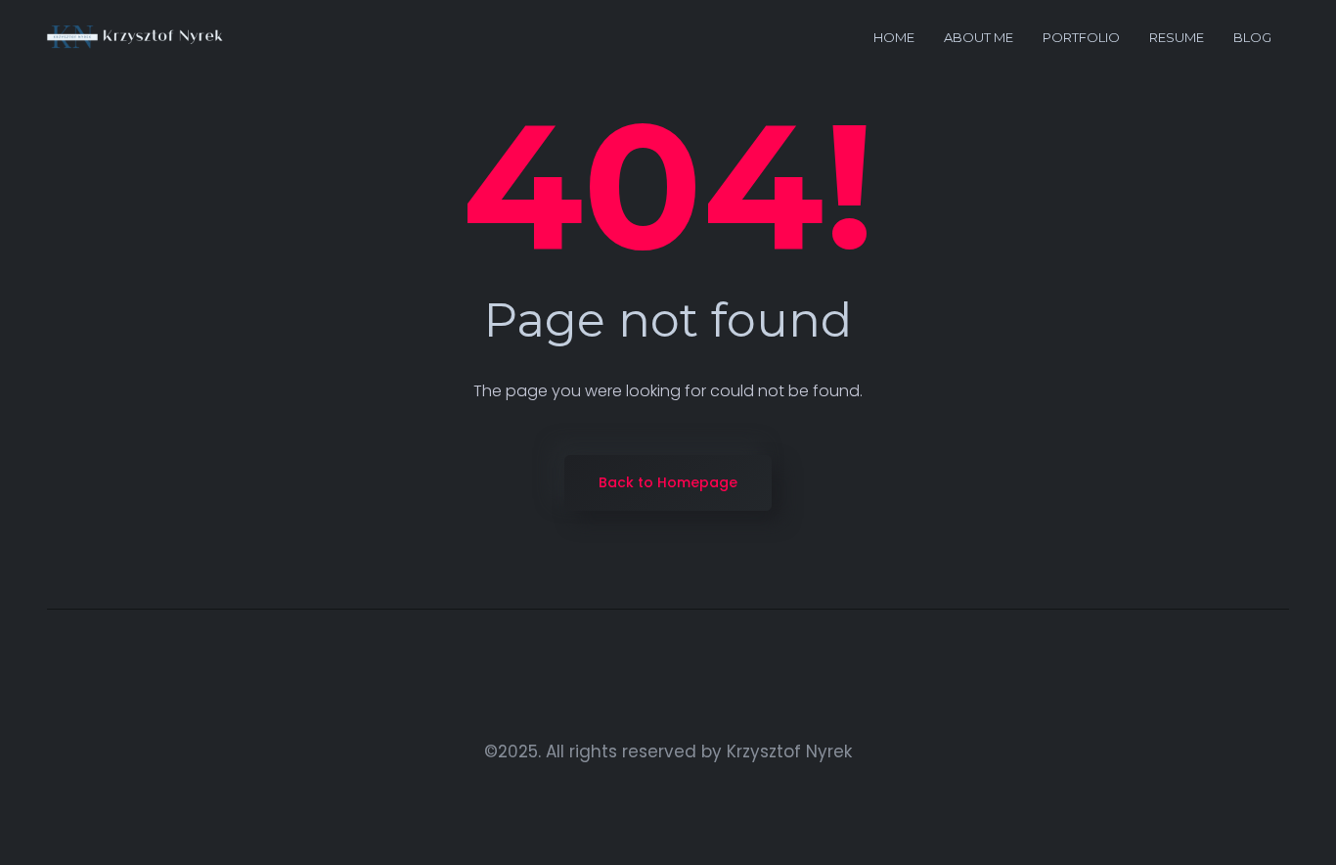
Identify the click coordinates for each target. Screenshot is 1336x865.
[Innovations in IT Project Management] (136, 38)
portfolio (1081, 37)
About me (978, 37)
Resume (1176, 37)
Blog (1252, 37)
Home (893, 37)
